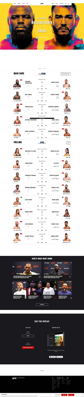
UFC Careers (54, 381)
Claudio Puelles (29, 236)
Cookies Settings (57, 394)
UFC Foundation (54, 380)
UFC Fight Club (54, 386)
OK (71, 394)
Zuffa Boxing (61, 3)
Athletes (23, 3)
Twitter (58, 386)
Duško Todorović (29, 131)
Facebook (58, 379)
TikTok (58, 385)
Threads (58, 381)
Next (81, 22)
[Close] (82, 395)
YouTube (58, 384)
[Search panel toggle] (68, 3)
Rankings (19, 3)
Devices (63, 380)
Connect (53, 3)
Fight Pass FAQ (64, 379)
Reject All (64, 394)
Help (62, 378)
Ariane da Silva (55, 151)
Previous (3, 22)
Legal (67, 378)
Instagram (58, 380)
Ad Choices (68, 381)
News (27, 3)
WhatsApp (58, 383)
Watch (57, 3)
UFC (52, 378)
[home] (42, 3)
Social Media (59, 378)
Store (53, 385)
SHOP (65, 3)
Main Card (40, 68)
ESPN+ (68, 142)
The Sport (53, 379)
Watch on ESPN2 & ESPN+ (28, 347)
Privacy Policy (69, 380)
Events (15, 3)
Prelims (44, 68)
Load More (42, 304)
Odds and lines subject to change (42, 37)
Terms (67, 379)
